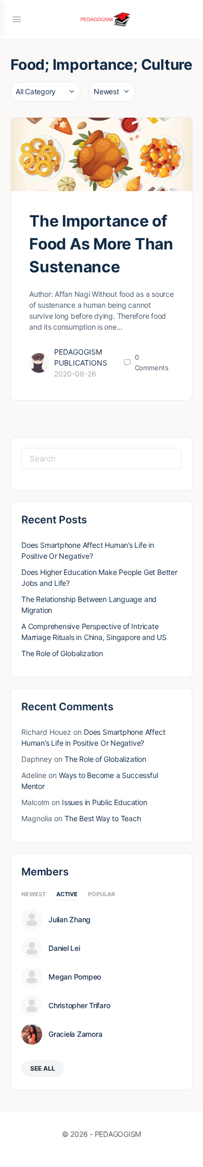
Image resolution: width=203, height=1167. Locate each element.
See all (42, 1068)
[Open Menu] (16, 19)
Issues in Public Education (104, 802)
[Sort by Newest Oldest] (111, 92)
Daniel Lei (64, 948)
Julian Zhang (69, 919)
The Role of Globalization (62, 653)
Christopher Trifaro (79, 1005)
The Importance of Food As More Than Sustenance (101, 243)
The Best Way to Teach (103, 818)
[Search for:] (101, 458)
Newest (33, 895)
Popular (101, 895)
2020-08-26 (75, 373)
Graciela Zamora (75, 1034)
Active (67, 895)
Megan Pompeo (74, 977)
